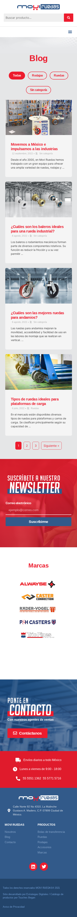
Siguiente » (51, 446)
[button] (70, 31)
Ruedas (59, 75)
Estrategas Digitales (37, 894)
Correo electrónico (18, 503)
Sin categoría (38, 89)
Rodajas (37, 75)
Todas (17, 75)
